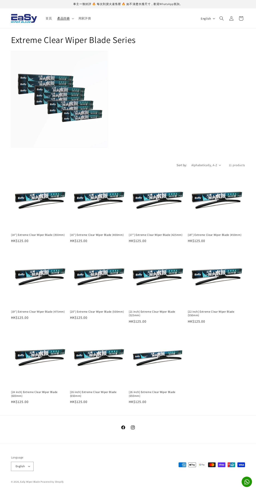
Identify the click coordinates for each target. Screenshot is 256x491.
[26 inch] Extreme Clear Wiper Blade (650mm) (93, 394)
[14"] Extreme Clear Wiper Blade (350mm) (38, 235)
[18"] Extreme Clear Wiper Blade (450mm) (215, 235)
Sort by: (182, 165)
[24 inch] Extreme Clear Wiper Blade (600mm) (34, 394)
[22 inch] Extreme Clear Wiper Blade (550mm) (211, 313)
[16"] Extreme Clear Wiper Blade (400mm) (97, 235)
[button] (65, 18)
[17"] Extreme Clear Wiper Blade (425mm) (156, 235)
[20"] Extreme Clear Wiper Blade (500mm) (97, 311)
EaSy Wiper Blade (30, 481)
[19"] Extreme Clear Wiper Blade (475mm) (38, 311)
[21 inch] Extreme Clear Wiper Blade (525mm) (152, 313)
